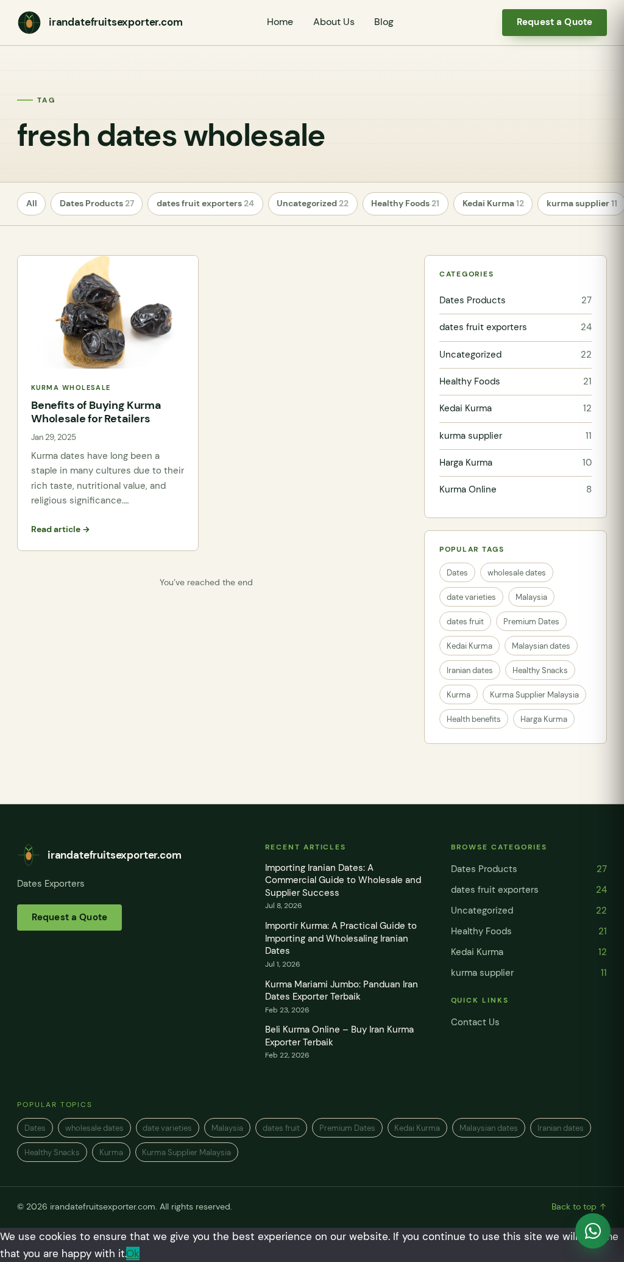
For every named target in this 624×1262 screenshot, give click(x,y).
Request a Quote (554, 22)
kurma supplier (515, 436)
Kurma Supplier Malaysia (534, 695)
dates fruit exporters (205, 203)
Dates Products (97, 203)
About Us (334, 22)
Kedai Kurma (493, 203)
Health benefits (474, 719)
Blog (384, 22)
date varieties (471, 597)
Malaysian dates (541, 646)
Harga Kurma (515, 462)
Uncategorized (313, 203)
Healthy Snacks (540, 670)
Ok (133, 1253)
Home (280, 22)
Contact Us (475, 1022)
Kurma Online (515, 489)
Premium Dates (531, 621)
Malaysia (531, 597)
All (31, 203)
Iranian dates (470, 670)
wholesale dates (517, 573)
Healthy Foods (405, 203)
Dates (457, 573)
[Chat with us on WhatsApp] (593, 1231)
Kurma (458, 695)
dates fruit (465, 621)
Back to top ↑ (579, 1207)
